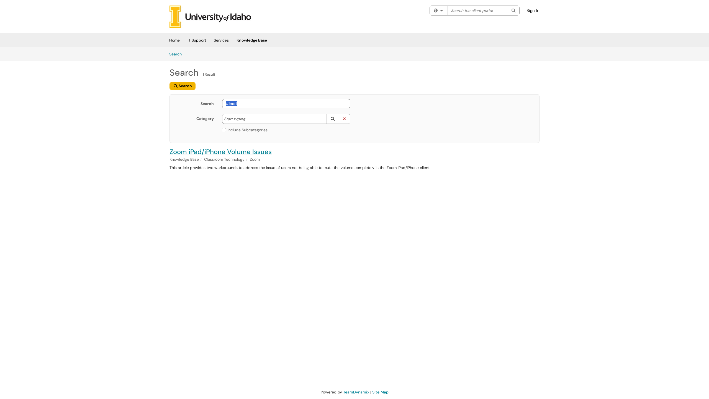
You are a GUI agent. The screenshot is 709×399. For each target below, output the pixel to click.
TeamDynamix (356, 392)
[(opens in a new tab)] (210, 17)
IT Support (196, 40)
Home (174, 40)
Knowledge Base (252, 40)
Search (177, 54)
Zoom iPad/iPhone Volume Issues (220, 151)
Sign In (533, 10)
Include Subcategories (248, 129)
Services (221, 40)
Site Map (380, 392)
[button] (332, 119)
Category (205, 118)
